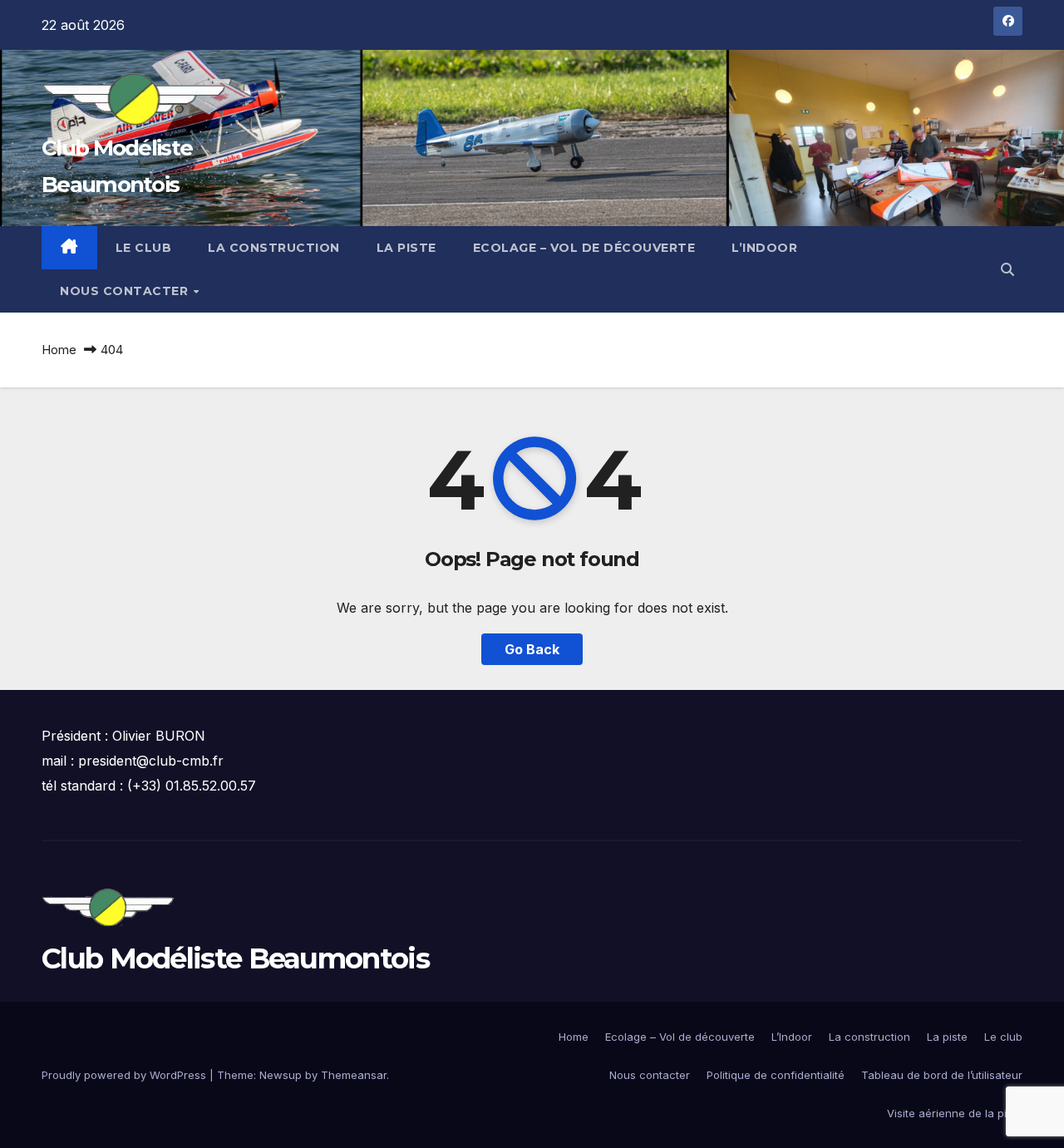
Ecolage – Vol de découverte (584, 247)
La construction (274, 247)
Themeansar (354, 1074)
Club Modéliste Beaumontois (235, 958)
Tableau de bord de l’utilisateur (941, 1074)
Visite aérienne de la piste (954, 1113)
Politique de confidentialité (776, 1074)
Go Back (532, 649)
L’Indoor (764, 247)
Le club (144, 247)
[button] (1007, 269)
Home (59, 349)
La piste (406, 247)
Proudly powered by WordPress (125, 1074)
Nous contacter (126, 290)
